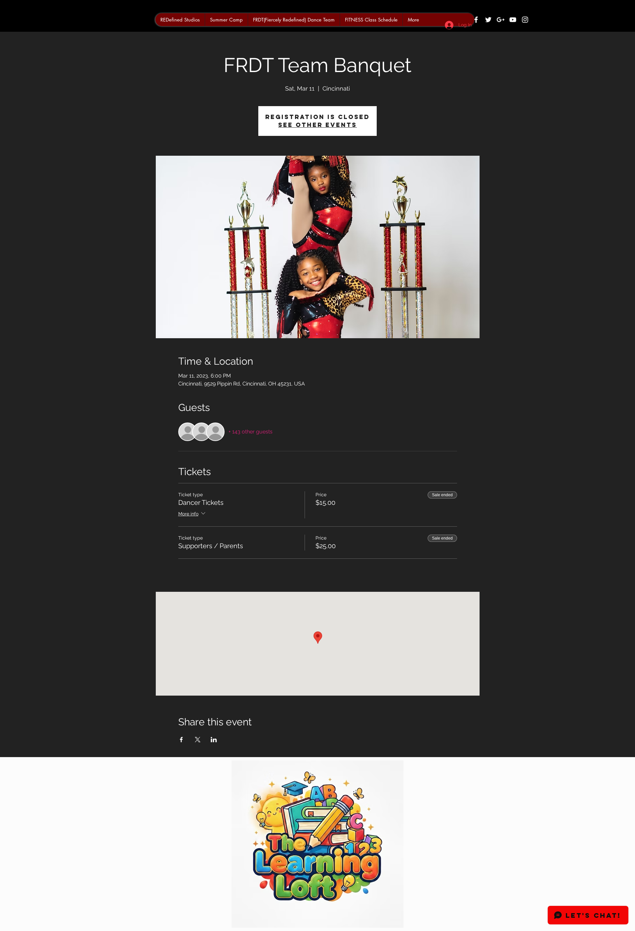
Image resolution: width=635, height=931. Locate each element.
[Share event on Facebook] (181, 739)
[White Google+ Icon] (500, 20)
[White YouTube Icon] (513, 20)
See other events (317, 125)
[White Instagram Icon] (525, 20)
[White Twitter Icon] (488, 20)
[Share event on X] (197, 739)
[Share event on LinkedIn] (214, 739)
